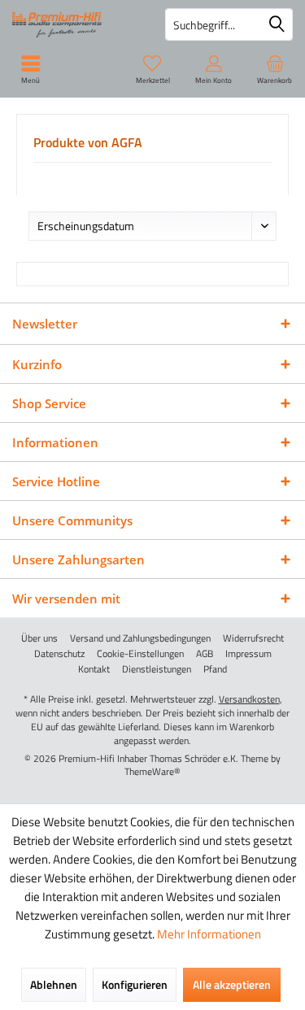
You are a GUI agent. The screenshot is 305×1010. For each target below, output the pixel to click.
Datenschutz (59, 653)
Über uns (39, 638)
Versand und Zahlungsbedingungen (140, 638)
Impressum (248, 653)
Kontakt (94, 669)
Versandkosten (249, 699)
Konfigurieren (135, 984)
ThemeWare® (152, 771)
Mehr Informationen (209, 934)
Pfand (215, 669)
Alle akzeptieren (232, 984)
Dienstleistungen (156, 669)
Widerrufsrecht (253, 638)
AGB (204, 653)
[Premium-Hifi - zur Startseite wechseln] (76, 24)
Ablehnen (53, 984)
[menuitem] (274, 69)
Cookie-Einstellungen (140, 653)
